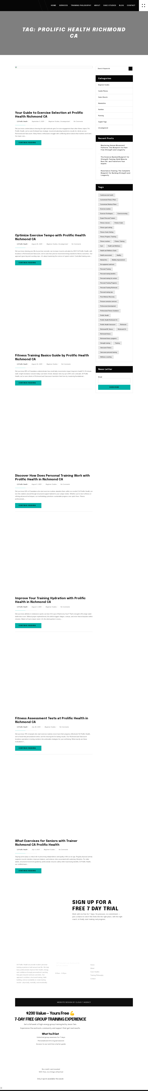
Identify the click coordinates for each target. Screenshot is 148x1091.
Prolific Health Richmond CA (108, 320)
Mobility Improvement (118, 260)
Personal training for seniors (108, 278)
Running (101, 115)
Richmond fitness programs (108, 338)
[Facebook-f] (19, 989)
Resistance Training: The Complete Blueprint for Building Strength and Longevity (115, 173)
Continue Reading (27, 142)
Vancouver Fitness (105, 347)
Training (117, 343)
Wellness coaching (106, 357)
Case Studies (109, 5)
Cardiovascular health (106, 195)
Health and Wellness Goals (108, 250)
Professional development (108, 306)
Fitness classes (105, 223)
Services (63, 5)
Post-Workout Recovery (107, 297)
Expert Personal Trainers (107, 218)
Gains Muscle (103, 97)
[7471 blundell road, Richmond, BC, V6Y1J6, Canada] (54, 963)
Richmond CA (122, 329)
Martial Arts (102, 103)
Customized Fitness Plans (108, 200)
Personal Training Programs (108, 283)
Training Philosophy (81, 5)
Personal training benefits (107, 273)
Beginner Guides (54, 121)
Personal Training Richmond (108, 287)
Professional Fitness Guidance (109, 310)
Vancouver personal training (108, 352)
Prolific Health (22, 121)
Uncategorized (65, 121)
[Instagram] (24, 989)
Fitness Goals (119, 223)
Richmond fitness (105, 334)
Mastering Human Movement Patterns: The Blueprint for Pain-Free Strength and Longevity (114, 148)
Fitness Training (119, 241)
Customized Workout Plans (108, 204)
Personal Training (105, 269)
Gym (101, 246)
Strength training (105, 343)
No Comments (78, 121)
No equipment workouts (107, 264)
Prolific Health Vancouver (107, 324)
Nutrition (101, 109)
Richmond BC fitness (106, 329)
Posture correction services (108, 301)
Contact (131, 5)
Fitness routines (105, 241)
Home (53, 5)
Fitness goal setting (106, 227)
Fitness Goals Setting (106, 232)
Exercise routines (105, 209)
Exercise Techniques (106, 213)
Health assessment (106, 255)
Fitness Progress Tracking (108, 236)
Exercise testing (122, 213)
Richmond (123, 324)
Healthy (119, 255)
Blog (121, 5)
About (97, 5)
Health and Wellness (114, 246)
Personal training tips (106, 292)
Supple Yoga (102, 122)
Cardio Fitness (103, 91)
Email (100, 377)
